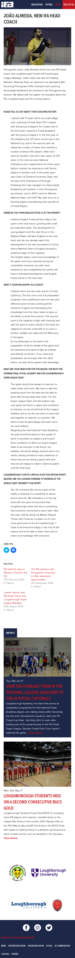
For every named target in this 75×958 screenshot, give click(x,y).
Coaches (5, 953)
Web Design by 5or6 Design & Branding (18, 937)
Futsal (49, 4)
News (58, 4)
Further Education (16, 945)
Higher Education (36, 945)
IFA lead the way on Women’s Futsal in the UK (15, 573)
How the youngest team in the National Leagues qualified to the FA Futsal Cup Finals (34, 692)
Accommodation (62, 945)
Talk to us (68, 4)
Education (37, 4)
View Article (35, 732)
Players (15, 953)
